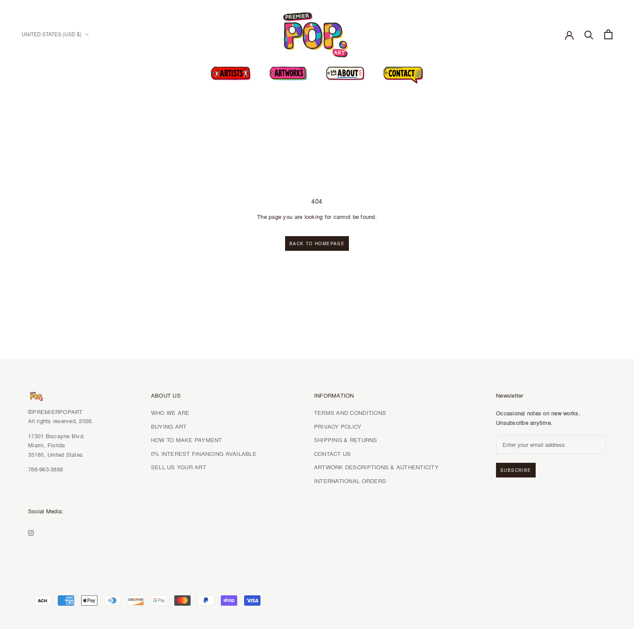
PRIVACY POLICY (338, 426)
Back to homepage (317, 243)
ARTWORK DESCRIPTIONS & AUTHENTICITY (376, 467)
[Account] (569, 34)
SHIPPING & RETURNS (345, 440)
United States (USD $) (52, 34)
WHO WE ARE (170, 413)
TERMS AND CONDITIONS (350, 413)
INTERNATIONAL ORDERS (350, 481)
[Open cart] (608, 34)
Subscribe (515, 470)
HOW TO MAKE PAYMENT (186, 440)
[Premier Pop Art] (317, 33)
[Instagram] (31, 532)
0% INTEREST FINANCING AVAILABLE (204, 454)
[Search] (588, 34)
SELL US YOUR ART (178, 467)
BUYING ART (169, 426)
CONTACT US (332, 454)
